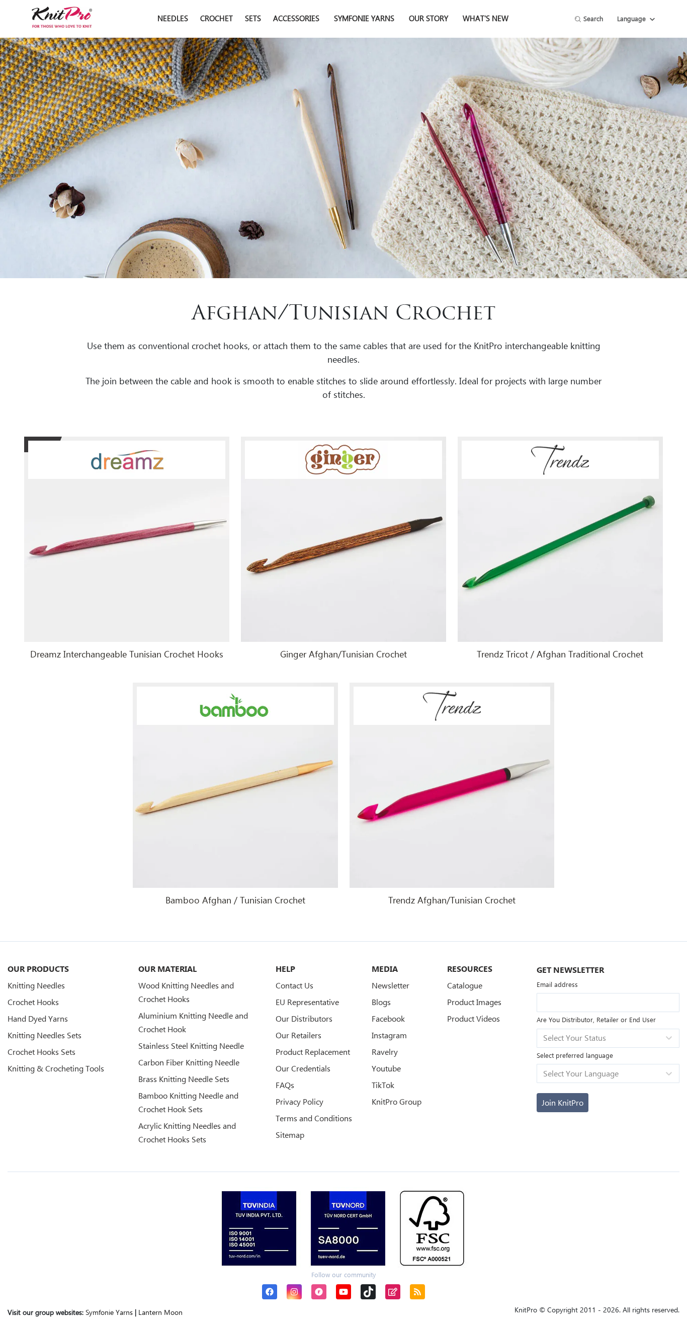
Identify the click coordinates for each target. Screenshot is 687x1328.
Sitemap (290, 1134)
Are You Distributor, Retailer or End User (596, 1019)
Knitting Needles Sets (44, 1035)
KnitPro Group (396, 1101)
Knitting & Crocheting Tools (56, 1068)
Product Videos (473, 1018)
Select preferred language (575, 1055)
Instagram (389, 1035)
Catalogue (464, 985)
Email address (557, 984)
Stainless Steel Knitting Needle (191, 1045)
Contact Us (294, 985)
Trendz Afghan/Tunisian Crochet (452, 900)
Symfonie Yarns (364, 18)
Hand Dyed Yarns (38, 1018)
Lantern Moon (160, 1312)
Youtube (386, 1068)
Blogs (381, 1002)
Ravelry (385, 1051)
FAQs (285, 1085)
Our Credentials (303, 1068)
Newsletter (390, 985)
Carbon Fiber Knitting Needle (188, 1062)
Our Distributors (304, 1018)
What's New (485, 18)
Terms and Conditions (314, 1118)
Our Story (428, 18)
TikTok (383, 1085)
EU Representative (307, 1002)
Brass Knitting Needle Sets (183, 1078)
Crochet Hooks (33, 1002)
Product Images (474, 1002)
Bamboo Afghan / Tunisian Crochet (235, 900)
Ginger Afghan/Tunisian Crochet (343, 654)
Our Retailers (298, 1035)
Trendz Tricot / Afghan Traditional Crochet (560, 654)
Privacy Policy (299, 1101)
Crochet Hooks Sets (41, 1051)
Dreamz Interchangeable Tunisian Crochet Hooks (126, 654)
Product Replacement (313, 1051)
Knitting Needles (36, 985)
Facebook (388, 1018)
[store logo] (62, 17)
